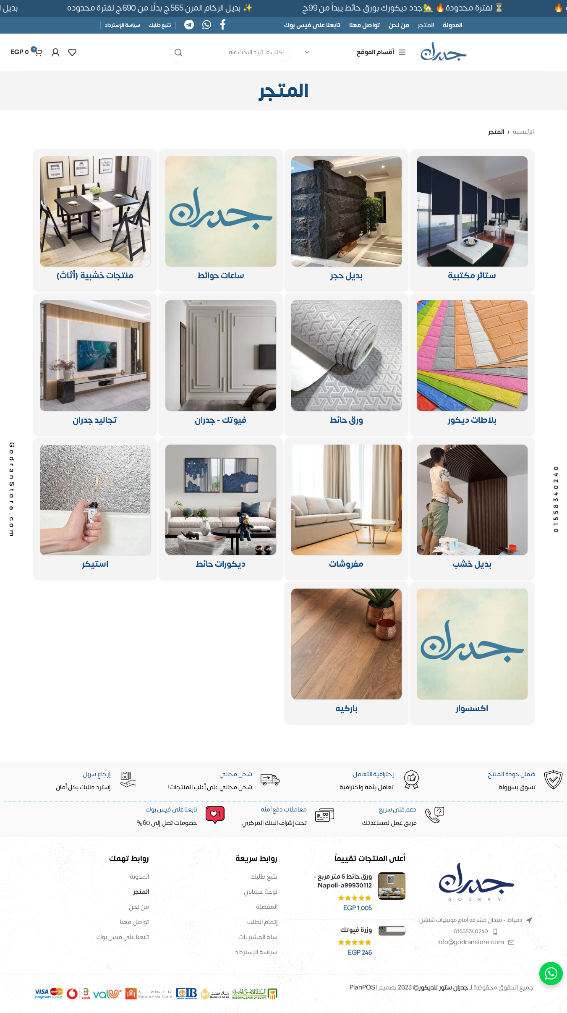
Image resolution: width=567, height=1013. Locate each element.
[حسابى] (55, 52)
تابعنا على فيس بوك (123, 937)
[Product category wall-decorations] (220, 509)
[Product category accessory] (472, 653)
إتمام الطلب (262, 922)
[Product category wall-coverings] (95, 364)
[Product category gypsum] (220, 364)
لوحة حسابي (260, 891)
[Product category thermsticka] (95, 509)
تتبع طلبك (264, 876)
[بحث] (178, 52)
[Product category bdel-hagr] (346, 220)
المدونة (139, 876)
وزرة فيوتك (356, 930)
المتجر (141, 891)
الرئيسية (523, 132)
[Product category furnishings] (346, 509)
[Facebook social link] (222, 25)
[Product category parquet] (346, 653)
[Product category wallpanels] (472, 364)
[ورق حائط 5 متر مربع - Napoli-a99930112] (391, 892)
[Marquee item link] (162, 8)
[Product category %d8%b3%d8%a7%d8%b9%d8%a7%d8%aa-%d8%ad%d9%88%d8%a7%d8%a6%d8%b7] (220, 220)
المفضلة (266, 907)
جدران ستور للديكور (443, 987)
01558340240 (471, 931)
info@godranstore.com (470, 942)
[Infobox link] (175, 817)
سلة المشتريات (257, 937)
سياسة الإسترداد (256, 952)
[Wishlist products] (72, 52)
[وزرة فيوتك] (391, 941)
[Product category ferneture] (95, 220)
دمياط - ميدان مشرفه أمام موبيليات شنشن (470, 920)
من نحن (139, 907)
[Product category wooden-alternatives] (472, 509)
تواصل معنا (134, 922)
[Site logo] (444, 52)
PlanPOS (363, 987)
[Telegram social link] (189, 25)
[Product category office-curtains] (472, 220)
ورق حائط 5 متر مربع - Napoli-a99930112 (343, 881)
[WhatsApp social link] (206, 25)
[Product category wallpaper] (346, 364)
